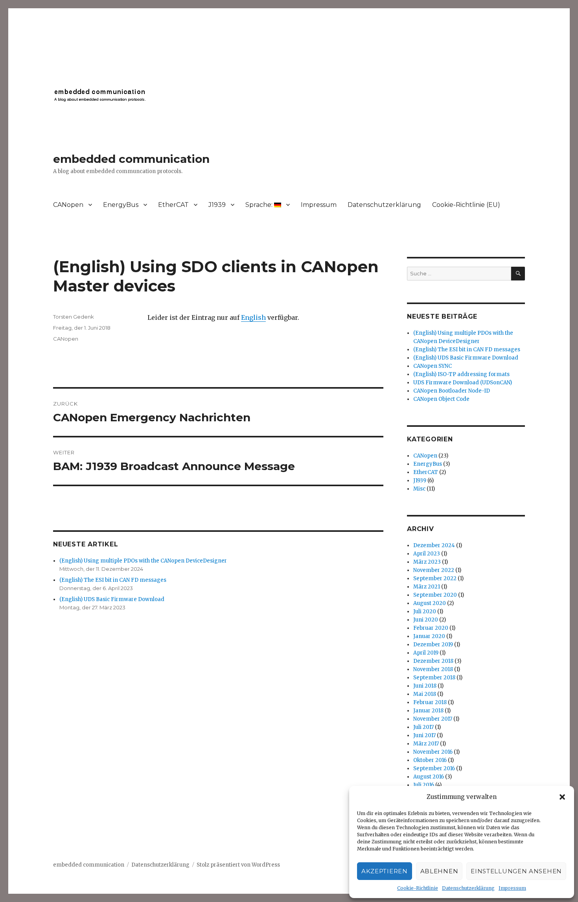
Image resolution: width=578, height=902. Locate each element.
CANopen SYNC (432, 366)
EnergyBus (120, 204)
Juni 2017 (424, 735)
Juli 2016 (423, 785)
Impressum (512, 888)
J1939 (217, 204)
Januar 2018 (428, 710)
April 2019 (425, 652)
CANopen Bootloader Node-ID (451, 390)
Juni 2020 (425, 619)
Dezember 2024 (434, 545)
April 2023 (426, 553)
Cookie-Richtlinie (417, 888)
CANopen (68, 204)
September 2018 (434, 677)
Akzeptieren (384, 871)
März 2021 (426, 586)
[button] (562, 797)
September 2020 (435, 595)
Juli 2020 (424, 611)
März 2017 (426, 743)
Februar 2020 (430, 628)
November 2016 (433, 752)
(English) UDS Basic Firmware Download (111, 599)
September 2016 (434, 768)
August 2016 (428, 776)
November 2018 (433, 669)
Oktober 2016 (430, 760)
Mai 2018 (424, 694)
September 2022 (435, 578)
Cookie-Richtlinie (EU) (466, 204)
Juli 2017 (423, 727)
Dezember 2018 (433, 661)
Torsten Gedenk (73, 317)
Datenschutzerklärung (468, 888)
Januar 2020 (429, 636)
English (253, 317)
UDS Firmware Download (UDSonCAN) (462, 382)
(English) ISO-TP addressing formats (461, 374)
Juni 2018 (424, 685)
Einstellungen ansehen (516, 871)
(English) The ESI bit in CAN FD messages (112, 580)
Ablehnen (439, 871)
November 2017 (432, 719)
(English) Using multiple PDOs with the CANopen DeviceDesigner (143, 560)
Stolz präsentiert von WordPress (238, 864)
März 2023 (427, 562)
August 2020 (429, 603)
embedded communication (131, 159)
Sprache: (259, 204)
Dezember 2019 (433, 644)
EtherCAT (173, 204)
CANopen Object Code (441, 399)
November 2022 (433, 570)
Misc (419, 488)
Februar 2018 (430, 702)
